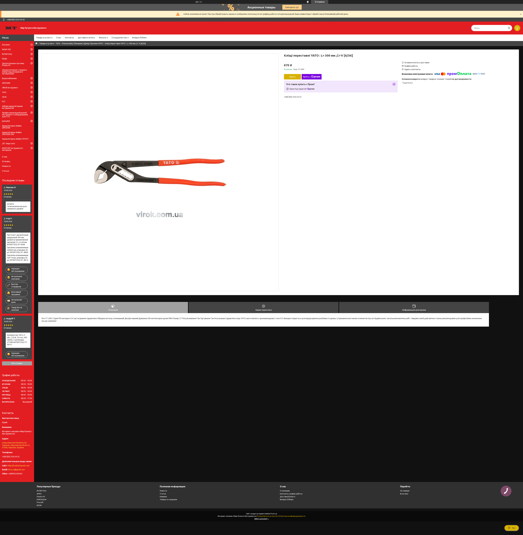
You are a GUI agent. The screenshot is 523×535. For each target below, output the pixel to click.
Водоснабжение (9, 78)
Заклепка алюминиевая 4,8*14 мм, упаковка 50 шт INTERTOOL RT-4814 (17, 257)
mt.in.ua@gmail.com (16, 469)
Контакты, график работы (291, 494)
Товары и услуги (43, 38)
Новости (6, 166)
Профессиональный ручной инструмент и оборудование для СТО (15, 115)
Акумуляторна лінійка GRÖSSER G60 (12, 133)
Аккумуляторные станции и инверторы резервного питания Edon (14, 72)
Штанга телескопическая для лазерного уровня (17, 206)
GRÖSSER (6, 83)
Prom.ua (273, 514)
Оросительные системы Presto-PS (13, 64)
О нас (58, 38)
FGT (3, 101)
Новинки (163, 497)
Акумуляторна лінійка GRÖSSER (12, 127)
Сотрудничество (119, 38)
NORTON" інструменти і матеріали (12, 149)
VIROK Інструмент (10, 88)
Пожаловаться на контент (268, 516)
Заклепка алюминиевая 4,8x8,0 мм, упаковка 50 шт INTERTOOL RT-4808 (17, 249)
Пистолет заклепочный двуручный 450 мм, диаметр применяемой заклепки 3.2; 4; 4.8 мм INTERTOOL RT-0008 (17, 240)
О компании (285, 491)
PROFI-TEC (6, 49)
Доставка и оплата (86, 38)
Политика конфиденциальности (292, 516)
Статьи (5, 171)
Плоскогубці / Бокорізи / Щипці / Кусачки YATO (82, 43)
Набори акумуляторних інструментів (12, 107)
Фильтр (102, 38)
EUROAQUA (41, 499)
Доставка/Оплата (287, 497)
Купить (292, 77)
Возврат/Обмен (139, 38)
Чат (513, 528)
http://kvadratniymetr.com (19, 466)
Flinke (4, 59)
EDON (39, 505)
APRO (39, 494)
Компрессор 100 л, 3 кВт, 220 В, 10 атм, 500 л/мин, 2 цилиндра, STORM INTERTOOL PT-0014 (17, 340)
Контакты (69, 38)
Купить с (307, 77)
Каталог (6, 44)
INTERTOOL (7, 54)
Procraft (40, 502)
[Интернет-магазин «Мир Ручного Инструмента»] (11, 28)
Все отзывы (17, 363)
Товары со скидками (168, 499)
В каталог (404, 494)
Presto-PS (41, 497)
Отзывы (6, 161)
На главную (405, 491)
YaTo (58, 43)
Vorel (4, 97)
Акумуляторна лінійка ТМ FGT (15, 139)
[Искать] (509, 28)
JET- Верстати (8, 143)
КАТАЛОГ (6, 121)
